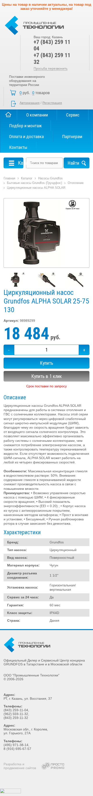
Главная (8, 114)
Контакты (18, 147)
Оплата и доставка (26, 136)
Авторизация (30, 103)
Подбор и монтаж (25, 125)
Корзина (36, 93)
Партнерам (72, 136)
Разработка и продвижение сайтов (20, 766)
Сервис (72, 115)
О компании (37, 115)
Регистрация (52, 103)
